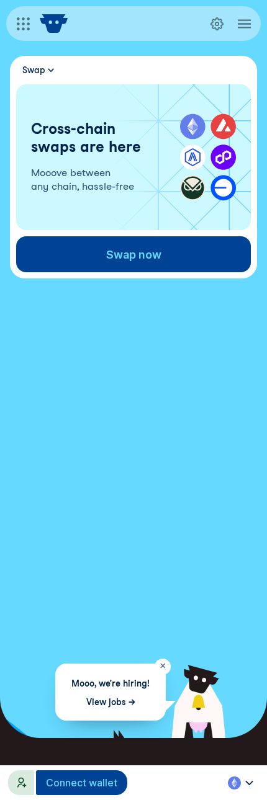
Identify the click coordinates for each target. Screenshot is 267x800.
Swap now (133, 254)
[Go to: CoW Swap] (54, 23)
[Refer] (21, 782)
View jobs (110, 702)
